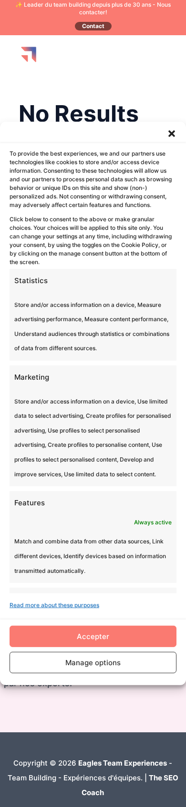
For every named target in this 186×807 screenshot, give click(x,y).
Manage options (93, 662)
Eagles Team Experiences (122, 763)
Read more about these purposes (54, 605)
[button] (171, 133)
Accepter (93, 636)
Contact (93, 26)
